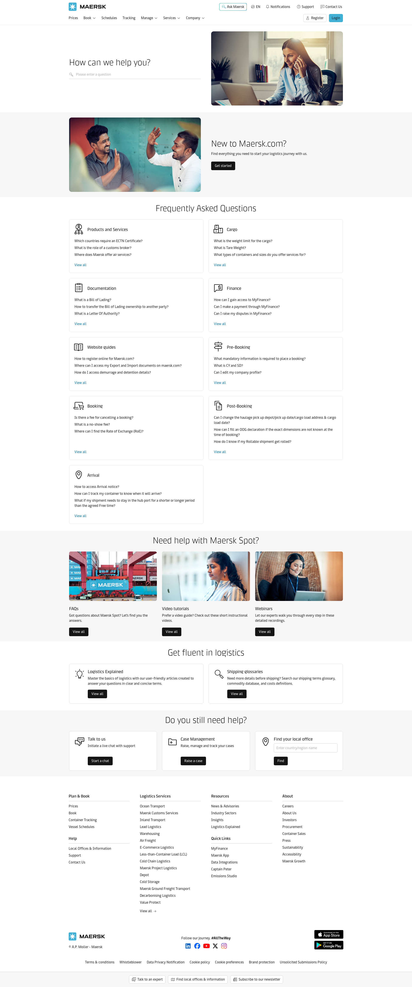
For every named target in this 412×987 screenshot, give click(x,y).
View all (80, 265)
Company (193, 18)
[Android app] (328, 945)
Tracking (129, 18)
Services (169, 18)
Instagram (224, 946)
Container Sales (294, 834)
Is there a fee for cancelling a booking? (103, 418)
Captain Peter (221, 869)
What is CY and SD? (228, 366)
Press (286, 841)
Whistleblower (131, 962)
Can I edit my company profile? (237, 372)
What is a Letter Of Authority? (97, 314)
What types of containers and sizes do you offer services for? (260, 255)
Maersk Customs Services (159, 813)
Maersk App (220, 855)
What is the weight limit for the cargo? (243, 241)
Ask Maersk (235, 7)
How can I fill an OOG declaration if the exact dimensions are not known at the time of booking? (273, 432)
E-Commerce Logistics (157, 847)
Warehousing (150, 834)
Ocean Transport (152, 806)
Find (280, 761)
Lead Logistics (150, 827)
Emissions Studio (224, 876)
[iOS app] (328, 934)
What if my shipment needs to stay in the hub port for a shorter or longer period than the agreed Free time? (134, 503)
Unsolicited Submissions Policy (303, 962)
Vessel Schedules (81, 827)
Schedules (109, 18)
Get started (223, 166)
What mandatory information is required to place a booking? (260, 359)
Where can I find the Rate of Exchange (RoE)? (108, 431)
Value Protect (150, 902)
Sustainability (292, 847)
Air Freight (148, 841)
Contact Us (334, 7)
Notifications (277, 6)
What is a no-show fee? (92, 424)
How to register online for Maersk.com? (104, 359)
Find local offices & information (200, 979)
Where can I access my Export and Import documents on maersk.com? (128, 366)
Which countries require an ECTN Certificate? (108, 241)
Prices (73, 18)
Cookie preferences (229, 962)
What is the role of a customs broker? (102, 248)
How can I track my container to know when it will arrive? (118, 494)
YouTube (206, 946)
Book (87, 18)
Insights (217, 820)
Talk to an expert (150, 979)
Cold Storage (149, 882)
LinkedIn (188, 946)
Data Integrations (224, 862)
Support (308, 7)
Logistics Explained (225, 827)
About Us (289, 813)
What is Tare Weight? (230, 248)
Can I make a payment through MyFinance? (247, 307)
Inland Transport (152, 820)
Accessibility (291, 854)
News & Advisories (225, 806)
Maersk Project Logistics (158, 868)
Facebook (197, 946)
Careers (288, 806)
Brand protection (262, 962)
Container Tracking (83, 820)
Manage (147, 18)
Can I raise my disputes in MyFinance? (242, 314)
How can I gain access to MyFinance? (242, 300)
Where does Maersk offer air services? (102, 255)
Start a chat (100, 761)
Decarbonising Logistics (158, 896)
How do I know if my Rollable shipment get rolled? (252, 442)
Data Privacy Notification (166, 962)
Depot (144, 875)
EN (258, 7)
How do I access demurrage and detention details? (112, 372)
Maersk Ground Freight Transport (165, 889)
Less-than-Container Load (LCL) (163, 854)
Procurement (292, 827)
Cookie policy (200, 962)
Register (317, 18)
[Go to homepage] (87, 7)
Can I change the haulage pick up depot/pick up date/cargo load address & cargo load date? (275, 420)
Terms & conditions (99, 962)
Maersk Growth (293, 861)
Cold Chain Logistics (155, 861)
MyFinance (219, 848)
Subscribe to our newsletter (259, 979)
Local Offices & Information (90, 848)
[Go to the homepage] (87, 939)
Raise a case (193, 761)
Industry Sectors (223, 813)
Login (336, 18)
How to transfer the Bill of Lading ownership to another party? (121, 307)
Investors (289, 820)
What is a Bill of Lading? (92, 300)
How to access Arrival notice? (96, 487)
